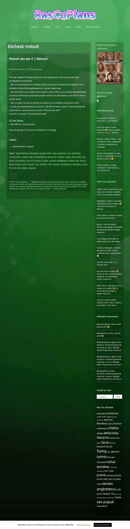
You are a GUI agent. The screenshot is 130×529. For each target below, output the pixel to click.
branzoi (117, 423)
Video (78, 27)
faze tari (112, 443)
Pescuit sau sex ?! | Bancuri (28, 59)
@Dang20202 (102, 371)
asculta (42, 153)
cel (69, 153)
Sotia (11, 164)
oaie (111, 470)
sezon (99, 493)
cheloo (113, 428)
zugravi (32, 167)
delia (107, 433)
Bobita (110, 424)
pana (11, 160)
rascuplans (38, 69)
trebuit (43, 164)
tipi (37, 164)
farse (105, 442)
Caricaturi (34, 27)
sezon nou (118, 494)
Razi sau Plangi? (92, 27)
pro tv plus (115, 479)
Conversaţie (13, 184)
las (108, 457)
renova (52, 160)
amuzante (102, 413)
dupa (50, 156)
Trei (49, 164)
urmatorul (77, 164)
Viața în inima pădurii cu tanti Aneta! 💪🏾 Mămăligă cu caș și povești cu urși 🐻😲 (109, 156)
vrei (19, 167)
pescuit (29, 160)
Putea (45, 160)
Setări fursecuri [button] (84, 524)
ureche (55, 164)
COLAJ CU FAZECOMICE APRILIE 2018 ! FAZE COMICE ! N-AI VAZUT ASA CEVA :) (109, 303)
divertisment (114, 438)
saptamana (62, 160)
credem (24, 156)
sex (77, 160)
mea (73, 156)
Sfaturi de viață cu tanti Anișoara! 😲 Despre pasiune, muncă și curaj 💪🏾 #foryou (109, 130)
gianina (115, 451)
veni (85, 164)
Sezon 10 (108, 493)
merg (78, 156)
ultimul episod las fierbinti (105, 498)
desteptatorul (40, 156)
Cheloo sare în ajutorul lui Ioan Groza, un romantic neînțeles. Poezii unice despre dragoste (109, 192)
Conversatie (14, 156)
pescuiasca (20, 160)
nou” (106, 470)
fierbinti (101, 446)
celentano (102, 428)
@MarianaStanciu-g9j (105, 342)
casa (54, 153)
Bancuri (47, 27)
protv (118, 475)
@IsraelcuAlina (103, 324)
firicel (109, 446)
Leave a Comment (59, 188)
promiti (37, 160)
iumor (102, 456)
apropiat (34, 153)
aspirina (108, 419)
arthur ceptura (107, 417)
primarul (110, 475)
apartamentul (22, 153)
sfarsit (83, 160)
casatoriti (62, 153)
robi (118, 489)
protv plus (102, 479)
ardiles (99, 417)
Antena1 (113, 413)
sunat (17, 164)
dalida (100, 433)
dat (30, 156)
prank (101, 475)
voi (14, 167)
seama (71, 160)
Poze (57, 27)
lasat (68, 156)
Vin (10, 167)
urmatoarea (65, 164)
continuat (75, 153)
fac (54, 156)
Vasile (118, 497)
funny (102, 451)
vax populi (105, 501)
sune (23, 164)
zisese (25, 167)
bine (49, 153)
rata (99, 483)
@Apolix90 (101, 333)
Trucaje (68, 27)
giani (109, 452)
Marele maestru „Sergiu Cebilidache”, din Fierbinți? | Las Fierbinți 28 (108, 168)
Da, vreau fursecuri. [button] (102, 525)
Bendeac (102, 423)
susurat (30, 164)
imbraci (60, 156)
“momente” (102, 506)
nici (84, 156)
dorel (99, 443)
